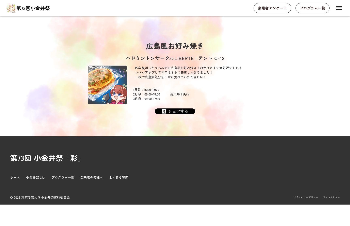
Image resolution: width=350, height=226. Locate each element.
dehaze (339, 8)
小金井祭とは (35, 177)
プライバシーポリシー (306, 197)
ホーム (15, 177)
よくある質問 (118, 177)
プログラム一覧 (62, 177)
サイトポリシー (331, 197)
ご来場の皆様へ (91, 177)
